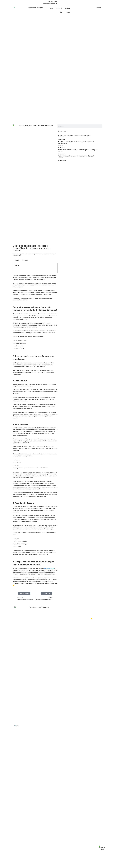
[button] (55, 265)
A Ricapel (59, 8)
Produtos (67, 8)
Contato (68, 12)
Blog (61, 12)
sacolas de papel (49, 568)
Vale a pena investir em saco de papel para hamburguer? (76, 156)
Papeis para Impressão (18, 254)
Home (51, 8)
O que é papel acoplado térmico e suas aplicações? (74, 135)
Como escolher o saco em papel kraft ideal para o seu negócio (77, 150)
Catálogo (98, 7)
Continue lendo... (62, 139)
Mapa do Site (42, 622)
